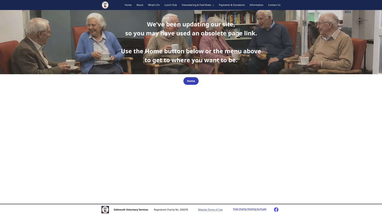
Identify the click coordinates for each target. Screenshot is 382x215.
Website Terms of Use (210, 209)
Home (128, 5)
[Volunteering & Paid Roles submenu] (213, 5)
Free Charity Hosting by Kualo (250, 209)
